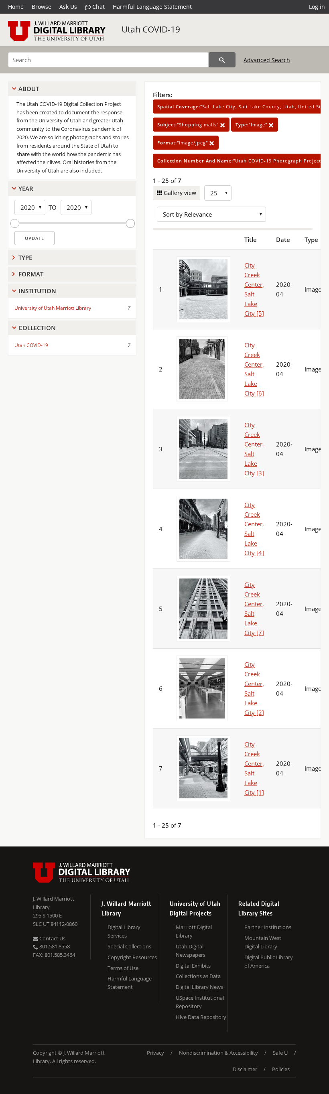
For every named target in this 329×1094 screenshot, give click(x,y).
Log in (317, 6)
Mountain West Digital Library (262, 942)
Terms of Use (123, 968)
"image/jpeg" (183, 143)
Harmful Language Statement (152, 6)
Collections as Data (198, 976)
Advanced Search (267, 60)
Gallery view (179, 193)
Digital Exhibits (193, 965)
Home (16, 6)
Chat (98, 6)
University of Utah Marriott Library (52, 307)
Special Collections (129, 946)
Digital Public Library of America (268, 961)
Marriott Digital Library (194, 931)
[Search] (222, 59)
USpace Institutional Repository (200, 1002)
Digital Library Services (124, 931)
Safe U (280, 1052)
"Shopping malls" (188, 125)
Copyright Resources (132, 957)
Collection (37, 328)
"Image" (252, 125)
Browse (41, 6)
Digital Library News (199, 986)
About (28, 89)
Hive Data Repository (201, 1017)
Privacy (155, 1052)
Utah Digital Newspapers (190, 950)
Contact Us (51, 938)
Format (30, 274)
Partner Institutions (267, 927)
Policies (281, 1069)
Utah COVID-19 (151, 29)
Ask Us (68, 6)
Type (25, 258)
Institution (37, 291)
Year (25, 189)
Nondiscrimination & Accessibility (218, 1052)
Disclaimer (245, 1069)
